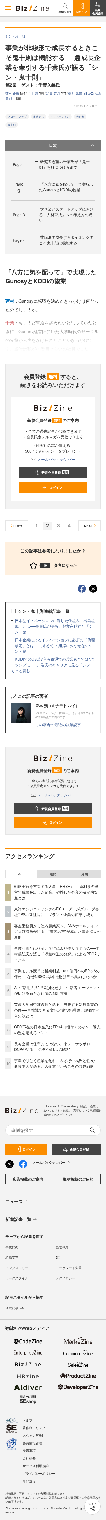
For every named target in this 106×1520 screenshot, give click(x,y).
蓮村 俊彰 (12, 93)
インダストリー (16, 1267)
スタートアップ (17, 117)
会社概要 (29, 1458)
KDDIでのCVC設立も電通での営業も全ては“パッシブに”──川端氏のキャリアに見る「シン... (54, 661)
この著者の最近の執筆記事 (58, 724)
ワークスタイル (16, 1278)
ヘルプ (27, 1420)
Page (19, 164)
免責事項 (29, 1450)
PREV (17, 525)
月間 (84, 874)
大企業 (80, 117)
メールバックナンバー (56, 459)
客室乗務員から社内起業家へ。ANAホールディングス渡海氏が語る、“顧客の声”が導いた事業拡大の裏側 (57, 931)
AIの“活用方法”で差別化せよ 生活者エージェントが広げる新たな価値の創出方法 (57, 990)
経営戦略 (62, 1247)
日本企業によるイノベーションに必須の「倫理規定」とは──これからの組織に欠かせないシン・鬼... (55, 645)
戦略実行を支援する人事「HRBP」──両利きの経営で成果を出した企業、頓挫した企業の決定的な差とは (56, 892)
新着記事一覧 (18, 1219)
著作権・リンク (34, 1427)
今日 (21, 874)
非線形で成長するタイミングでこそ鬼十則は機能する (66, 240)
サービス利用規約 (36, 1465)
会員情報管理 (32, 1443)
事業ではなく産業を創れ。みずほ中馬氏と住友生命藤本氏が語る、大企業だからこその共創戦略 (56, 1063)
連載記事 (11, 1307)
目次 (53, 145)
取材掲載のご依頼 (78, 1179)
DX (58, 1257)
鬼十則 (12, 125)
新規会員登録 (54, 472)
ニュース (14, 1201)
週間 (53, 874)
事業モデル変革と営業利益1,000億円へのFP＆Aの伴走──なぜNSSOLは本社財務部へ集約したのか (57, 973)
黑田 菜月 (53, 93)
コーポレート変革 (69, 1267)
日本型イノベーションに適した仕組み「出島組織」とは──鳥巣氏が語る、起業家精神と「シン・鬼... (55, 626)
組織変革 (11, 1257)
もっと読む (20, 670)
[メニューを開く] (8, 8)
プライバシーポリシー (39, 1473)
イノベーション (60, 117)
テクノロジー (65, 1278)
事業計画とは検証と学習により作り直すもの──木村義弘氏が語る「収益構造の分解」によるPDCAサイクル (57, 953)
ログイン (55, 487)
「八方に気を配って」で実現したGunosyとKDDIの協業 (66, 186)
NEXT (88, 525)
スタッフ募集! (33, 1435)
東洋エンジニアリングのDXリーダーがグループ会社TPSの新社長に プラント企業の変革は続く (56, 911)
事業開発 (38, 117)
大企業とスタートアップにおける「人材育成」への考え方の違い (66, 214)
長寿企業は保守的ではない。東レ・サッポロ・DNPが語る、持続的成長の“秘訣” (54, 1046)
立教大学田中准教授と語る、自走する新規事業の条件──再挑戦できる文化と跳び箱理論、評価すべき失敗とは (56, 1010)
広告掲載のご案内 (28, 1179)
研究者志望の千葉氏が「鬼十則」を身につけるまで (64, 164)
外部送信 (29, 1480)
